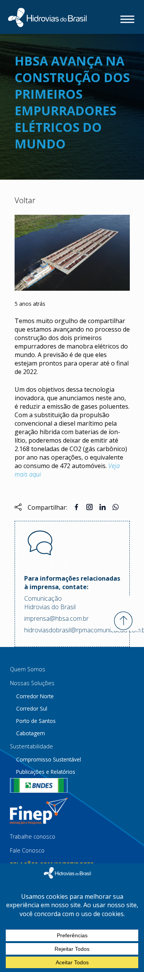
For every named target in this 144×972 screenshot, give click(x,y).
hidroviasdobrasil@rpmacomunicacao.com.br (72, 630)
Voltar (25, 200)
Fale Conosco (27, 850)
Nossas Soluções (32, 683)
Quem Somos (27, 669)
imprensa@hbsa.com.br (56, 618)
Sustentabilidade (31, 746)
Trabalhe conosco (32, 836)
